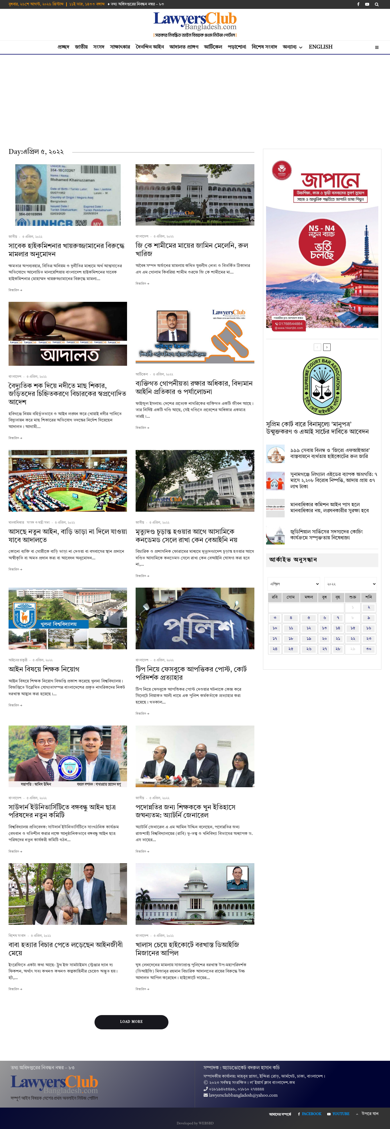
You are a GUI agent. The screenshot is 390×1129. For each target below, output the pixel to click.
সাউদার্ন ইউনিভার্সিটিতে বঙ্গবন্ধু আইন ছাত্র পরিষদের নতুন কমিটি (62, 811)
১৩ (324, 628)
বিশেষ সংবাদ (264, 47)
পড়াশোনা (237, 47)
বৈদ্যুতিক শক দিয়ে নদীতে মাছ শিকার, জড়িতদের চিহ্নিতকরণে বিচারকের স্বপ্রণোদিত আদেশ (67, 394)
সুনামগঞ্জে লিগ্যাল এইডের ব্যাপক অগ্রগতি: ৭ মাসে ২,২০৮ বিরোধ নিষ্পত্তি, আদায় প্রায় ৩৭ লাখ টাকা (333, 480)
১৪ (338, 628)
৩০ (368, 649)
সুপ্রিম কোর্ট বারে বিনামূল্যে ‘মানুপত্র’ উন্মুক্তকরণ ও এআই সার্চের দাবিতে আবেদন (317, 428)
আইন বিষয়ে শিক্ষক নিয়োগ (44, 669)
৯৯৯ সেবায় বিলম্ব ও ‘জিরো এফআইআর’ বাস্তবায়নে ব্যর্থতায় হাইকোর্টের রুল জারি (330, 453)
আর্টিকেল (213, 47)
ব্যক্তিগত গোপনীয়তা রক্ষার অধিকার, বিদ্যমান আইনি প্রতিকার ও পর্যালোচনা (194, 388)
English (321, 47)
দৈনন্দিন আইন (150, 47)
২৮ (337, 649)
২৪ (275, 649)
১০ (275, 628)
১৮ (291, 639)
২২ (353, 639)
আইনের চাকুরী (18, 660)
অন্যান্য (290, 47)
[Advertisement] (195, 97)
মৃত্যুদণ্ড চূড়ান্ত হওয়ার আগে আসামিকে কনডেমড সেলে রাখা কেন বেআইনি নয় (187, 536)
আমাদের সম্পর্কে (280, 1114)
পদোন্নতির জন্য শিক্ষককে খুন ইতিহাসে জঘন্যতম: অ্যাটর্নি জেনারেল (186, 811)
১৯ (309, 639)
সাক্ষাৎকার (120, 47)
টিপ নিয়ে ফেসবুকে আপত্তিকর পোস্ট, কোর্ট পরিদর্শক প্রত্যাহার (191, 674)
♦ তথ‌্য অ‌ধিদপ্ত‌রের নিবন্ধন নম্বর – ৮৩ (136, 4)
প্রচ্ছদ (63, 47)
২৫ (290, 649)
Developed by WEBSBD (195, 1123)
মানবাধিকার (16, 523)
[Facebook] (358, 4)
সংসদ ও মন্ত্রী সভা (38, 523)
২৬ (308, 649)
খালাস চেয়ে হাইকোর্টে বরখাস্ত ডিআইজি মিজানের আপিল (187, 949)
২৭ (324, 649)
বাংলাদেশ (142, 236)
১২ (309, 628)
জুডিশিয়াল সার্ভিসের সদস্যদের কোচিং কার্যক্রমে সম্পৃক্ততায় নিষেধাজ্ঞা (326, 535)
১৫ (353, 628)
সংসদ (98, 47)
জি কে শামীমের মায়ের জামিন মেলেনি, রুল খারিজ (192, 250)
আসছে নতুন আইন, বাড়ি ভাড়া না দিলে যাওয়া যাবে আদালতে (68, 536)
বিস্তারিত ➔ (15, 290)
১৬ (368, 628)
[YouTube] (367, 4)
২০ (324, 639)
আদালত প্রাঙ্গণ (184, 47)
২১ (338, 639)
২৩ (368, 639)
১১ (291, 628)
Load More (131, 1022)
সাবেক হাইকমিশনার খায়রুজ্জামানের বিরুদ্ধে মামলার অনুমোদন (66, 250)
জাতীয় (81, 47)
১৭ (275, 639)
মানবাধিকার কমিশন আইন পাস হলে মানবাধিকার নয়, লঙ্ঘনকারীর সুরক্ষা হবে (329, 508)
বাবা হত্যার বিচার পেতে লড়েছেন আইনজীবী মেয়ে (66, 949)
